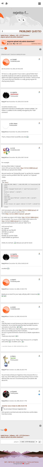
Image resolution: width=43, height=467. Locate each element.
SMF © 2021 (11, 462)
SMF (5, 462)
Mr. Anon (14, 123)
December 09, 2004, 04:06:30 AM (15, 263)
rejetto (14, 92)
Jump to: (16, 442)
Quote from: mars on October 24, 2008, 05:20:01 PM (14, 406)
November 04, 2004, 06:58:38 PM (15, 132)
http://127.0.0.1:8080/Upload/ (29, 168)
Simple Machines (21, 462)
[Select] (6, 182)
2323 (14, 307)
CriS (13, 148)
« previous (34, 43)
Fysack (14, 391)
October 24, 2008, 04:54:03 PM (14, 316)
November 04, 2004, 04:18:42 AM (12, 69)
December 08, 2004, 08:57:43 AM (15, 157)
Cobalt (10, 44)
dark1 (14, 280)
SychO (28, 464)
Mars (14, 356)
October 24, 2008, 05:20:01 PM (14, 370)
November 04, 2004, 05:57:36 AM (15, 101)
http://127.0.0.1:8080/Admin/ (30, 217)
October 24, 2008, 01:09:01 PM (14, 289)
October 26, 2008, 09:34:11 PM (14, 401)
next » (39, 43)
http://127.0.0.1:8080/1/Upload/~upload (17, 214)
